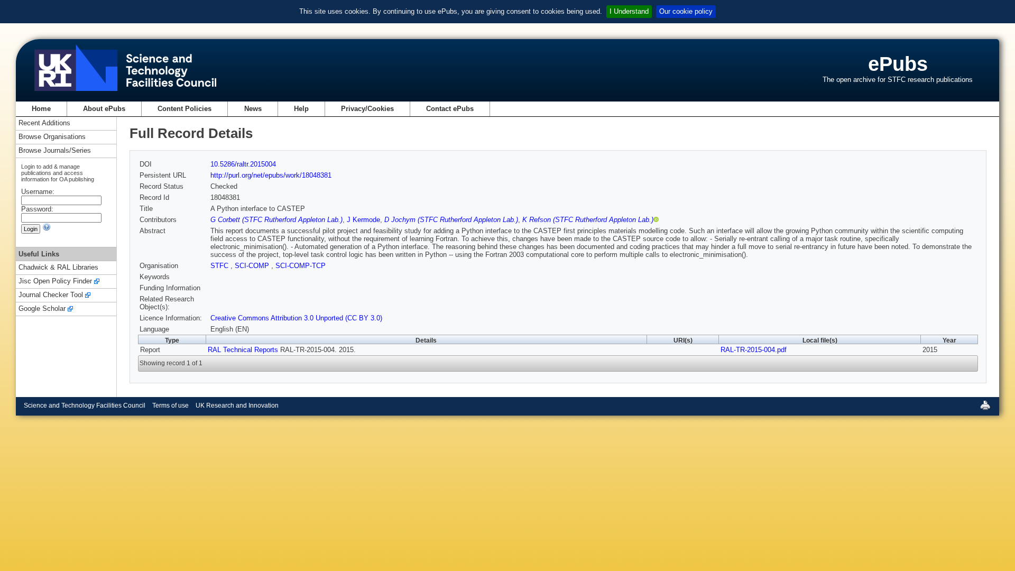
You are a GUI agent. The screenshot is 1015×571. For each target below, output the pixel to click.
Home (41, 109)
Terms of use (170, 405)
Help (301, 109)
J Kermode (363, 220)
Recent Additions (44, 123)
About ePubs (104, 109)
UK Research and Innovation (237, 405)
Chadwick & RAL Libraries (58, 268)
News (253, 109)
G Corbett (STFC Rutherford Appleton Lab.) (276, 220)
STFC (220, 266)
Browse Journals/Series (55, 151)
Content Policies (184, 109)
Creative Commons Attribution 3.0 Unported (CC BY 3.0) (296, 318)
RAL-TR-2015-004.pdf (754, 350)
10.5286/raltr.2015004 (243, 164)
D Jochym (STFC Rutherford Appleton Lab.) (451, 220)
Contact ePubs (450, 109)
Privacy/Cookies (367, 109)
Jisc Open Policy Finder (55, 282)
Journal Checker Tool (51, 295)
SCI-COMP (253, 266)
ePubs (898, 63)
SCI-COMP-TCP (300, 266)
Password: (37, 209)
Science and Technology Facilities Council (84, 405)
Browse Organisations (52, 137)
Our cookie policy (686, 11)
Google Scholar (42, 309)
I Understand (629, 11)
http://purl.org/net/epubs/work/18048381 (270, 175)
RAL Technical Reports (243, 350)
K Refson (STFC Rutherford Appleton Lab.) (587, 220)
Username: (37, 192)
